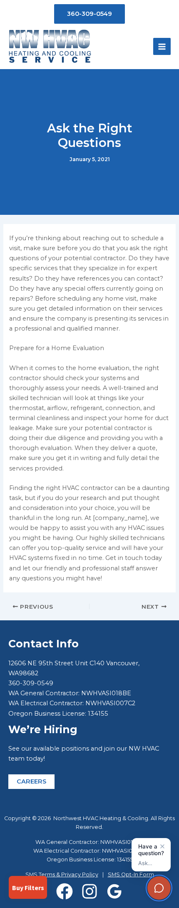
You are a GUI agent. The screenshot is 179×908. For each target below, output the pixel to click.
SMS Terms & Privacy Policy (61, 874)
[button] (89, 14)
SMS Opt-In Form (131, 874)
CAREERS (31, 781)
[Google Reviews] (114, 891)
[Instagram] (89, 891)
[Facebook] (64, 891)
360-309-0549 (30, 683)
